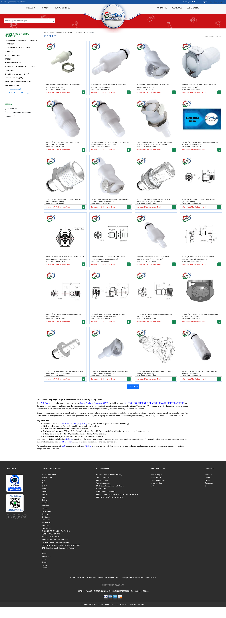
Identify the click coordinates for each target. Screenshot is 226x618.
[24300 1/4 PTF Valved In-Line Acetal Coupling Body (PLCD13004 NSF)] (156, 348)
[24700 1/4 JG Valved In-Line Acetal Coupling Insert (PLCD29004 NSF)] (201, 348)
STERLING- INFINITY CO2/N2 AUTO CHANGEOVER (61, 545)
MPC (43, 497)
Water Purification (103, 483)
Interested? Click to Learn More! (58, 92)
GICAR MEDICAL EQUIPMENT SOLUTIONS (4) (20, 66)
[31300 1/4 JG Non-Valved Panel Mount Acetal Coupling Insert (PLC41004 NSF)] (156, 176)
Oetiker (45, 500)
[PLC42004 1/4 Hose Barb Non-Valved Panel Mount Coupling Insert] (65, 62)
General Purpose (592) (13, 55)
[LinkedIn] (19, 516)
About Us (208, 475)
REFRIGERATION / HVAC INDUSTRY (109, 497)
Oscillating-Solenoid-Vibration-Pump (56, 542)
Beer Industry (101, 489)
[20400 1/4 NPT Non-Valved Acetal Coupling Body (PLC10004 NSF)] (201, 62)
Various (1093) (10, 70)
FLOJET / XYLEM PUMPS (51, 534)
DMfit (44, 483)
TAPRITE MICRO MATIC (50, 537)
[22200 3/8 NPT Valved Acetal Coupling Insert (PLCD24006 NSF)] (156, 291)
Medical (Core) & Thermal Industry (61, 33)
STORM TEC (46, 523)
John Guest (46, 520)
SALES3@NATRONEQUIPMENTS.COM (141, 577)
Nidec (44, 559)
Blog (206, 486)
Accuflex (45, 506)
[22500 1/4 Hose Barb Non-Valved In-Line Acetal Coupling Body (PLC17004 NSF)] (111, 348)
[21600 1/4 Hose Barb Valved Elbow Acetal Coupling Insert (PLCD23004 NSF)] (201, 234)
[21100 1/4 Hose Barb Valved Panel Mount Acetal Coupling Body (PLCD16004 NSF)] (65, 234)
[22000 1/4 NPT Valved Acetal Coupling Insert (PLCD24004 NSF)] (65, 291)
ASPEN (44, 491)
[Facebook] (8, 516)
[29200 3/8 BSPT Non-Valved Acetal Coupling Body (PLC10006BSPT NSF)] (201, 119)
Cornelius (45, 514)
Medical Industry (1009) (13, 63)
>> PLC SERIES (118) (14, 89)
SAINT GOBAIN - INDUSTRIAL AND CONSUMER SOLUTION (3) (21, 42)
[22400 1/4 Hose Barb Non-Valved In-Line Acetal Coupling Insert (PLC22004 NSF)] (65, 348)
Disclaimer (141, 604)
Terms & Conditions (158, 480)
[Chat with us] (15, 483)
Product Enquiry (156, 475)
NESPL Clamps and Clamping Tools (55, 539)
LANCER (45, 568)
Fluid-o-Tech (46, 528)
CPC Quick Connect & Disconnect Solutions (58, 548)
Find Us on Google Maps (113, 585)
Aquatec (45, 508)
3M (43, 551)
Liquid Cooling (80, 33)
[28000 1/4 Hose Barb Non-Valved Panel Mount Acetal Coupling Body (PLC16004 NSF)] (156, 119)
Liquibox (45, 503)
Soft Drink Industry (103, 477)
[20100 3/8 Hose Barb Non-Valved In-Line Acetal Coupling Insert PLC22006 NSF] (111, 119)
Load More (133, 387)
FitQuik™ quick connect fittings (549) (18, 81)
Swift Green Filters (49, 475)
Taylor (44, 562)
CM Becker (46, 517)
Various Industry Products (105, 491)
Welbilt (44, 494)
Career (207, 477)
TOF (43, 480)
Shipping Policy (156, 483)
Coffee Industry (102, 480)
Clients (207, 480)
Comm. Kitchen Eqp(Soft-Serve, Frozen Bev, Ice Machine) (117, 494)
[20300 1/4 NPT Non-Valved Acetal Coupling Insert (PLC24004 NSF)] (65, 119)
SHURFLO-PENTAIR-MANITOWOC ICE (56, 531)
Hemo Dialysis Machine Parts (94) (17, 74)
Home (46, 33)
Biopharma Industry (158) (14, 78)
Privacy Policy (156, 477)
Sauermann (46, 511)
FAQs (153, 486)
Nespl (44, 489)
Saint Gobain (47, 477)
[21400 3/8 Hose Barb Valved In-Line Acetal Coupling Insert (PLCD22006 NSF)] (111, 234)
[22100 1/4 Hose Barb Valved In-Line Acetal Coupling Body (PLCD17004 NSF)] (111, 291)
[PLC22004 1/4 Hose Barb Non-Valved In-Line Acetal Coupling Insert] (111, 62)
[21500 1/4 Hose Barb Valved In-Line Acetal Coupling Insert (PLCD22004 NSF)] (156, 234)
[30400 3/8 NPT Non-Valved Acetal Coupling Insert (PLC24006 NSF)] (65, 176)
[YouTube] (24, 516)
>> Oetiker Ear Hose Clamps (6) (18, 93)
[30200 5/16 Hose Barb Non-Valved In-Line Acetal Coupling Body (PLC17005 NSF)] (111, 176)
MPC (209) (8, 59)
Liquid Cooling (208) (12, 85)
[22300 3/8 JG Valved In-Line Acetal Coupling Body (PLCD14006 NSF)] (201, 291)
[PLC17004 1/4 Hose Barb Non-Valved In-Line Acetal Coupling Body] (156, 62)
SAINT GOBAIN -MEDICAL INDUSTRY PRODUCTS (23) (17, 49)
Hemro (44, 565)
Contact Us (209, 483)
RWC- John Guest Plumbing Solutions (110, 486)
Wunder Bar (46, 525)
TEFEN (44, 554)
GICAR (44, 486)
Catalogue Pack (189, 2)
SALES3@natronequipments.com (13, 2)
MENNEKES (46, 556)
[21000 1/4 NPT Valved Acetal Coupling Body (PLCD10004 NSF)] (201, 176)
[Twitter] (13, 516)
